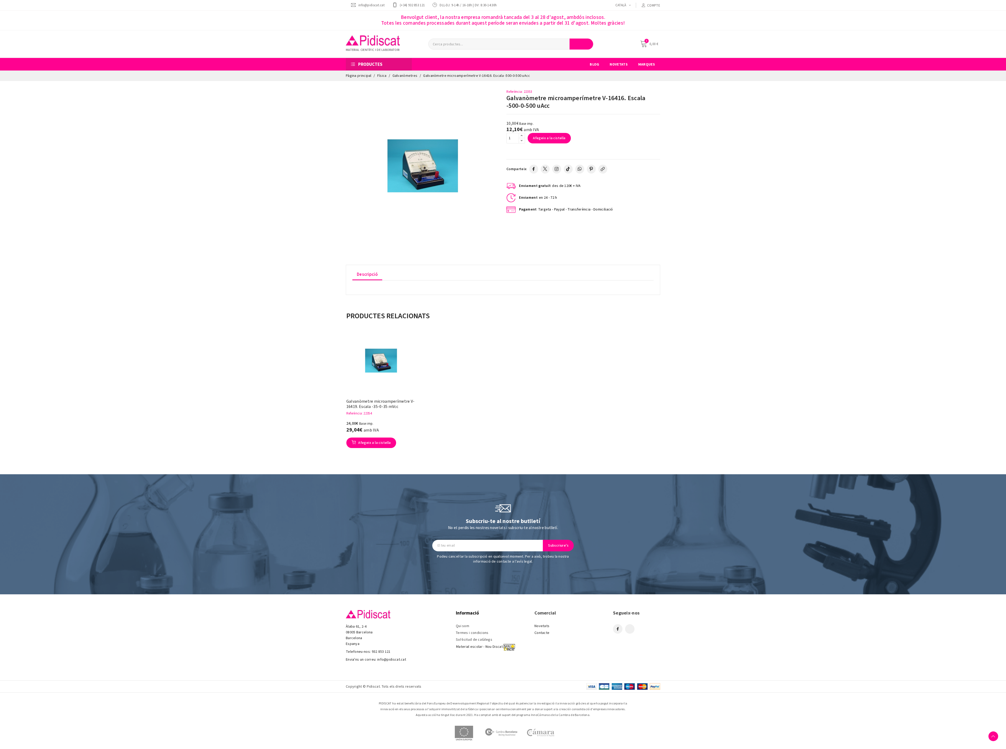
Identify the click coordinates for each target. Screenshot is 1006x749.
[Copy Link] (602, 169)
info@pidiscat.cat (371, 5)
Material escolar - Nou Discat (479, 646)
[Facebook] (533, 169)
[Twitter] (545, 169)
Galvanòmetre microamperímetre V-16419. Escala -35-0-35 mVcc (380, 404)
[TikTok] (568, 169)
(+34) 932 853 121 (412, 5)
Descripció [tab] (367, 274)
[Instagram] (556, 169)
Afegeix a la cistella (549, 138)
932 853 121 (381, 651)
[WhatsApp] (579, 169)
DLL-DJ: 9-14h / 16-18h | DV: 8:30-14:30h (468, 5)
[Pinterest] (591, 169)
